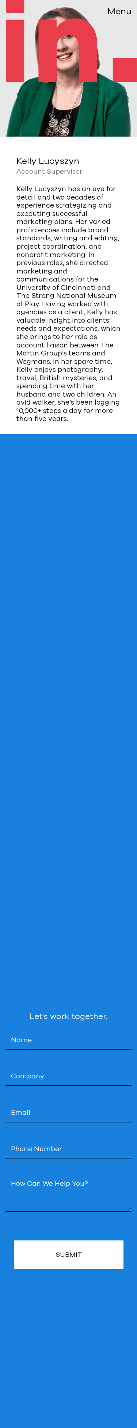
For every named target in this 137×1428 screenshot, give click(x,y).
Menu (119, 11)
